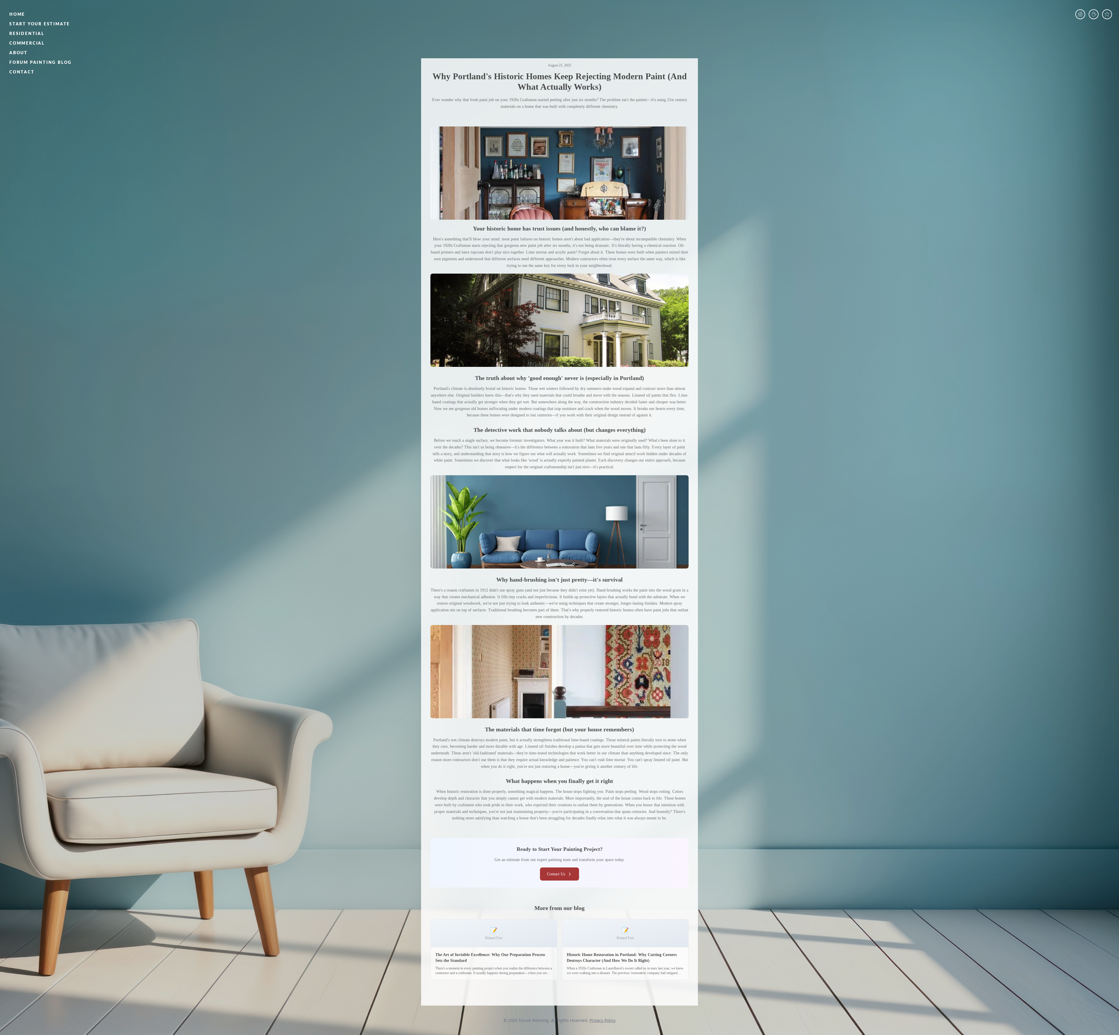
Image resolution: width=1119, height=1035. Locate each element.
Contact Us (556, 874)
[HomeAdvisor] (1080, 14)
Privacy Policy (602, 1020)
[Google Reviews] (1107, 14)
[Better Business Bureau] (1094, 14)
